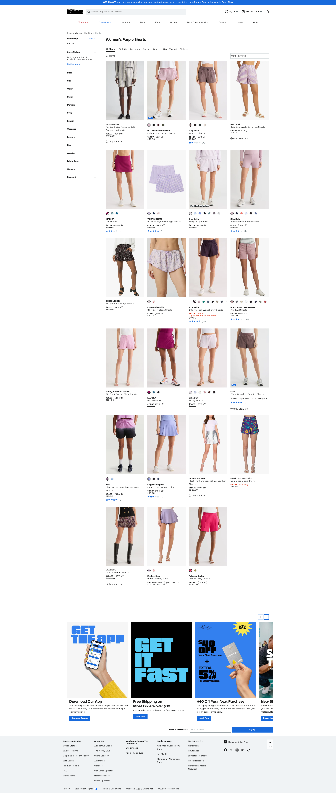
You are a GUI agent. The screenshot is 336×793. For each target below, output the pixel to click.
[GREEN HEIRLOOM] (204, 302)
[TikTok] (248, 750)
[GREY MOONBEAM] (205, 125)
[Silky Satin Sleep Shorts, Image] (166, 267)
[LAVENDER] (149, 570)
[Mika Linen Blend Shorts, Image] (249, 444)
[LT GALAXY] (237, 302)
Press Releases (196, 761)
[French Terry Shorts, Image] (208, 536)
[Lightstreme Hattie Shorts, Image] (166, 90)
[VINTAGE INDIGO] (256, 302)
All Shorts (110, 49)
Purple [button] (70, 44)
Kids (157, 22)
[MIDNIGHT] (117, 213)
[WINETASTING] (158, 125)
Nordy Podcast (102, 776)
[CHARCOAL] (214, 392)
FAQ (65, 771)
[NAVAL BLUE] (154, 213)
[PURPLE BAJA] (200, 213)
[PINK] (154, 570)
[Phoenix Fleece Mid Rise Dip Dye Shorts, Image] (125, 444)
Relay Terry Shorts (198, 222)
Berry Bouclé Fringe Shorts (120, 304)
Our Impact (132, 748)
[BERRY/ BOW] (154, 302)
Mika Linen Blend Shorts (243, 481)
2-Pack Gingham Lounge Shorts (164, 222)
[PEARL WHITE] (200, 392)
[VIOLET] (190, 570)
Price (69, 73)
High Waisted (170, 49)
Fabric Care (72, 161)
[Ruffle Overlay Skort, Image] (166, 536)
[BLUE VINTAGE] (256, 213)
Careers (98, 766)
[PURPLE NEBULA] (194, 302)
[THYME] (163, 125)
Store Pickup (73, 52)
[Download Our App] (97, 660)
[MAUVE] (205, 392)
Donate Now (268, 718)
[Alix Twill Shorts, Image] (249, 267)
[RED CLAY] (265, 302)
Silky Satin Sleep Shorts (159, 310)
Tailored (184, 49)
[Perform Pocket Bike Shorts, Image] (249, 179)
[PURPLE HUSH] (190, 213)
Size (69, 81)
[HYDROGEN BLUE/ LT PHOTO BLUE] (112, 479)
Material (71, 105)
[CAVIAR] (154, 479)
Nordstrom (193, 746)
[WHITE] (246, 302)
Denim (156, 49)
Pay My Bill (162, 754)
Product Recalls (71, 766)
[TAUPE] (241, 302)
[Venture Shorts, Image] (208, 90)
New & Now (105, 22)
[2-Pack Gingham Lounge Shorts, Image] (166, 179)
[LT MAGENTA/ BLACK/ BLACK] (107, 479)
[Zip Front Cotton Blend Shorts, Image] (125, 357)
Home (240, 22)
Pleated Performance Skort (161, 487)
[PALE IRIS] (149, 479)
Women (126, 22)
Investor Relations (198, 756)
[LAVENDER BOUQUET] (149, 302)
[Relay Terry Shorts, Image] (208, 179)
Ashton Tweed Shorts (117, 572)
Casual (146, 49)
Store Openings (102, 781)
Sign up (252, 730)
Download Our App (80, 718)
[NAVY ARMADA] (222, 302)
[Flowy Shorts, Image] (208, 357)
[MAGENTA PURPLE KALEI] (112, 213)
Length (70, 121)
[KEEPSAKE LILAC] (149, 125)
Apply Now (227, 2)
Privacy (66, 789)
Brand (70, 97)
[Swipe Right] (266, 617)
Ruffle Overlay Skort (157, 579)
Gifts (255, 22)
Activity (71, 153)
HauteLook (194, 751)
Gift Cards (68, 761)
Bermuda (135, 49)
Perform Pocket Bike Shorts (244, 222)
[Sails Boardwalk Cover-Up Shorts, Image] (249, 90)
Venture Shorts (197, 133)
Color (70, 89)
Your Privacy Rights (84, 789)
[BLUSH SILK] (158, 213)
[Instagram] (242, 750)
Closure (71, 169)
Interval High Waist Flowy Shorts (206, 310)
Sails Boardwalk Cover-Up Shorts (247, 127)
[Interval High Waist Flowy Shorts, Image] (208, 267)
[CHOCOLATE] (209, 392)
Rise (69, 145)
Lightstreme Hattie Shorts (161, 133)
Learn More (140, 717)
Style (69, 113)
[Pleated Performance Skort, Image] (166, 444)
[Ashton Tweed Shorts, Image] (125, 536)
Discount (71, 177)
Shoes (173, 22)
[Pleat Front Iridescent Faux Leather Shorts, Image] (208, 444)
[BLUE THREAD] (195, 213)
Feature (71, 137)
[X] (231, 750)
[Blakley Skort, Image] (166, 357)
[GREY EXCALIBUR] (214, 213)
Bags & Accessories (197, 22)
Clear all (92, 39)
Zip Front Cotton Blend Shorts (121, 394)
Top (270, 746)
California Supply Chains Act (139, 789)
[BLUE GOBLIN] (209, 213)
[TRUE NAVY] (158, 479)
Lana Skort (111, 222)
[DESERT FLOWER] (232, 302)
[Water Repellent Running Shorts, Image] (249, 357)
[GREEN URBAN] (200, 125)
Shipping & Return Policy (76, 756)
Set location (73, 64)
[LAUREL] (260, 302)
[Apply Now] (225, 660)
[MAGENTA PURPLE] (107, 213)
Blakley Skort (154, 401)
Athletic (123, 49)
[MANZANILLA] (195, 570)
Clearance (83, 22)
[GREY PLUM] (190, 125)
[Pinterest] (237, 750)
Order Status (70, 746)
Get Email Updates (104, 771)
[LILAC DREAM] (149, 213)
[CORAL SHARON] (241, 213)
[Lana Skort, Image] (125, 179)
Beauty (222, 22)
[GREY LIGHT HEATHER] (219, 213)
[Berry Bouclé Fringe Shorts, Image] (125, 267)
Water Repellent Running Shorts (247, 394)
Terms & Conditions (112, 789)
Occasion (71, 129)
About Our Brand (103, 746)
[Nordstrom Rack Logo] (75, 11)
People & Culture (134, 753)
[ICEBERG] (195, 392)
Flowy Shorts (196, 401)
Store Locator (101, 756)
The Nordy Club (102, 751)
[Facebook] (225, 750)
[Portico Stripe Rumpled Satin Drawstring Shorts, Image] (125, 90)
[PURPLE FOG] (232, 213)
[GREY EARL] (217, 302)
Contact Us (69, 776)
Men (142, 22)
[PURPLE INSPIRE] (246, 213)
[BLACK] (154, 125)
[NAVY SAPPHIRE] (237, 213)
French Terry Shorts (199, 579)
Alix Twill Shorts (238, 310)
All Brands (99, 761)
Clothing (88, 33)
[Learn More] (161, 660)
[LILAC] (190, 392)
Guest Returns (70, 751)
